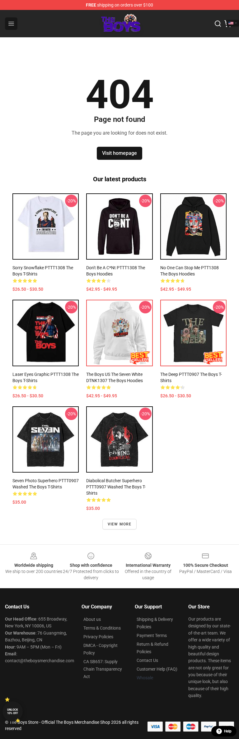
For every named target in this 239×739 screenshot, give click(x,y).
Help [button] (228, 731)
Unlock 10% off (12, 711)
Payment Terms (152, 635)
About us (92, 619)
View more (120, 524)
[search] (218, 23)
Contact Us (147, 660)
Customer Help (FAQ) (157, 669)
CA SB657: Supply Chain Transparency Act (102, 669)
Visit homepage (119, 153)
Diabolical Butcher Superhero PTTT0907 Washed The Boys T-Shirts (116, 487)
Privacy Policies (98, 636)
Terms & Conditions (102, 628)
